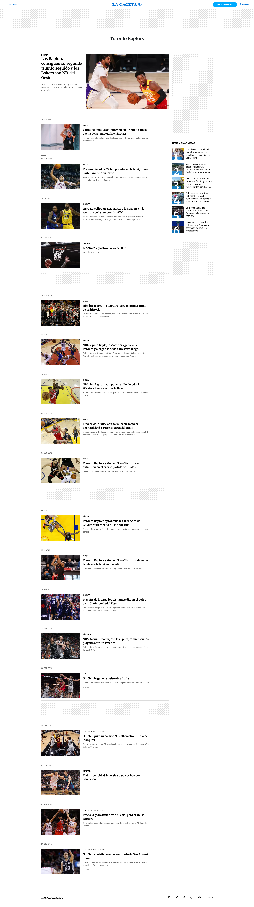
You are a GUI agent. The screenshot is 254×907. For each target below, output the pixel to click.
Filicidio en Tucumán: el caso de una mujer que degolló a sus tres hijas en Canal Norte (198, 153)
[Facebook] (184, 897)
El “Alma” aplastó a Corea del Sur (104, 248)
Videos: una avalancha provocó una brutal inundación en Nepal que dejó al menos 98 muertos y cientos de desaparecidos (199, 169)
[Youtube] (199, 897)
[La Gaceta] (127, 4)
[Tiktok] (191, 897)
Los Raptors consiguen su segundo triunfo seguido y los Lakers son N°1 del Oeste (61, 68)
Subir (210, 898)
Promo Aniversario (225, 5)
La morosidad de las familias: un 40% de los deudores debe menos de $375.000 (197, 212)
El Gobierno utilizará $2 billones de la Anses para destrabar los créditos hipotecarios (197, 226)
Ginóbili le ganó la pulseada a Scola (106, 678)
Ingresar (245, 5)
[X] (177, 897)
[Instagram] (169, 897)
